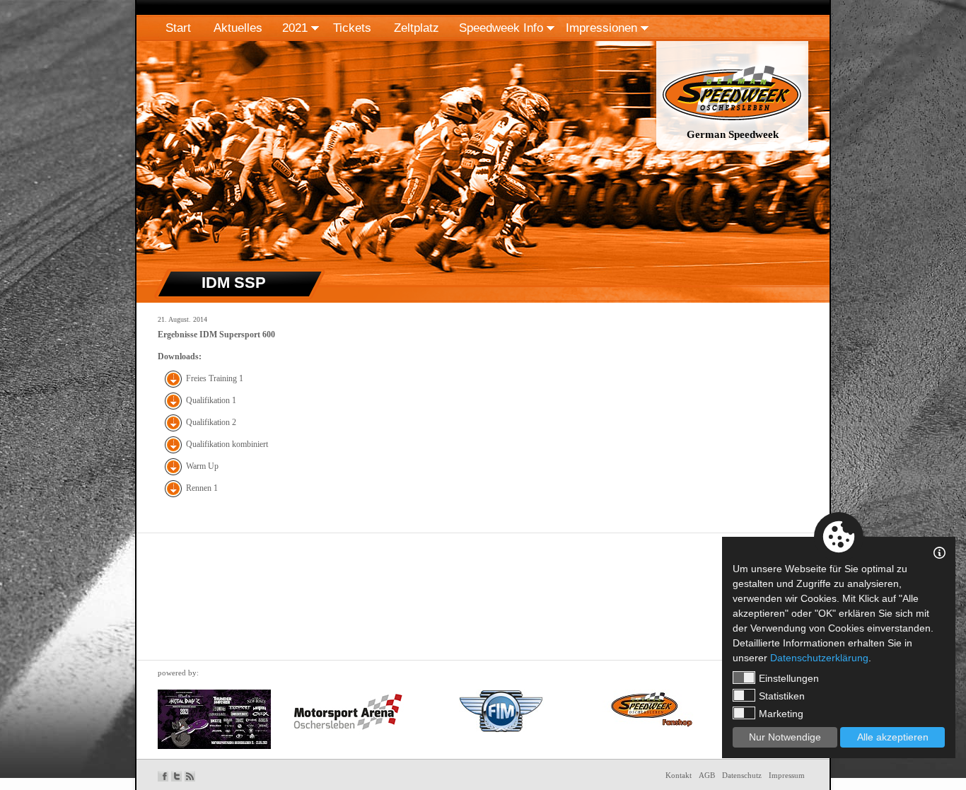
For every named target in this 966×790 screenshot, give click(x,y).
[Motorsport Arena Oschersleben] (348, 712)
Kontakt (678, 775)
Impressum (787, 775)
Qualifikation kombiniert (227, 444)
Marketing (781, 713)
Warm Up (202, 466)
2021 (295, 28)
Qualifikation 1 (211, 400)
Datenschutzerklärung (819, 657)
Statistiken (782, 696)
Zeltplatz (416, 28)
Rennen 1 (202, 488)
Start (178, 28)
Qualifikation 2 (211, 422)
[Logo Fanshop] (647, 708)
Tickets (352, 28)
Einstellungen (789, 678)
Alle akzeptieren (893, 737)
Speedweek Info (501, 28)
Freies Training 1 (214, 378)
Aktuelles (238, 28)
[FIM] (501, 711)
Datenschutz (742, 775)
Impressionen (601, 28)
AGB (707, 775)
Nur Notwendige (785, 737)
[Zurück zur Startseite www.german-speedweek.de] (732, 151)
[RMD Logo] (214, 719)
